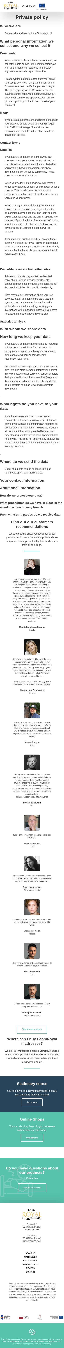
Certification (30, 1261)
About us (30, 1253)
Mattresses (30, 1257)
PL (30, 6)
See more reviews (32, 1029)
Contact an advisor (32, 1187)
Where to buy (30, 1264)
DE (27, 6)
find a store (32, 1102)
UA (34, 6)
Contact (30, 1272)
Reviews (30, 1268)
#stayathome (32, 1137)
